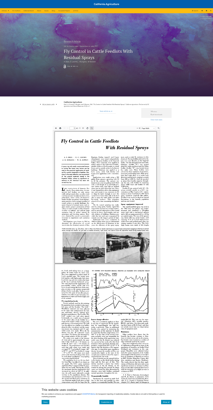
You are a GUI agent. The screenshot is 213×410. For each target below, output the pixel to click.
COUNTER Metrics (89, 394)
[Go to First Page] (64, 128)
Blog (53, 11)
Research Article (72, 41)
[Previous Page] (67, 128)
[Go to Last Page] (83, 128)
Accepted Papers (64, 11)
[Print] (60, 128)
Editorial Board (29, 11)
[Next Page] (80, 128)
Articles (4, 11)
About (39, 11)
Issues (46, 11)
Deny (46, 402)
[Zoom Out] (137, 128)
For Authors (16, 11)
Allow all (167, 402)
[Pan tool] (87, 128)
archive (75, 11)
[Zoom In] (139, 128)
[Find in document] (159, 128)
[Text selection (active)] (92, 128)
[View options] (56, 128)
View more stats (156, 120)
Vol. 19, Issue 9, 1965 (71, 46)
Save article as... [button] (106, 111)
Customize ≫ (107, 402)
